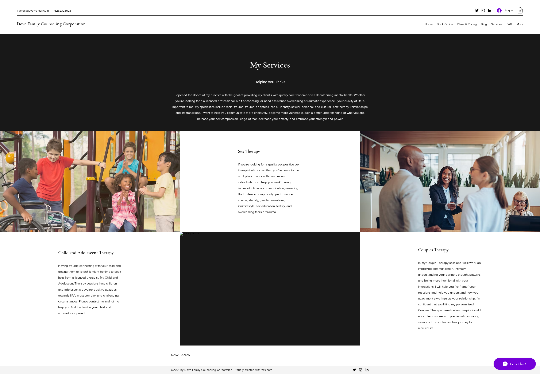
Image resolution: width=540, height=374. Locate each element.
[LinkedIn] (489, 10)
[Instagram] (483, 10)
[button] (520, 10)
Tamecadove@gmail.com (33, 10)
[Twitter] (477, 10)
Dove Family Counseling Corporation (51, 24)
